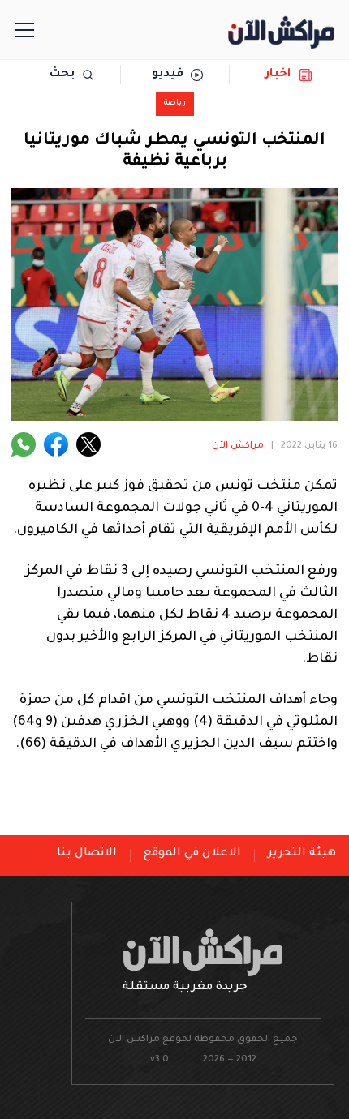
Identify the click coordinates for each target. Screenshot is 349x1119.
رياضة (175, 103)
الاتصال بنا (87, 853)
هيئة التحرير (302, 853)
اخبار (278, 74)
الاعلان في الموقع (192, 853)
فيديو (167, 74)
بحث (62, 74)
